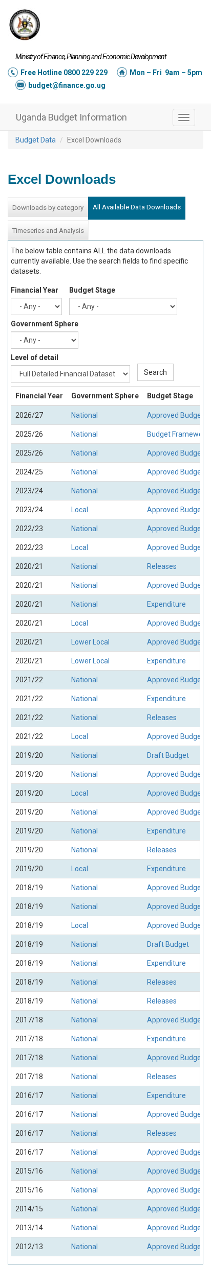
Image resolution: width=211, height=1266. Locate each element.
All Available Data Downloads (137, 207)
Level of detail (34, 357)
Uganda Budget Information (71, 117)
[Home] (24, 24)
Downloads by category (47, 207)
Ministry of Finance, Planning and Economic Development (90, 57)
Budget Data (35, 140)
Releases (162, 566)
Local (79, 510)
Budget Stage (92, 290)
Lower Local (90, 642)
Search (155, 372)
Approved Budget (175, 415)
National (84, 415)
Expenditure (166, 604)
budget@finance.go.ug (67, 85)
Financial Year (34, 290)
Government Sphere (44, 324)
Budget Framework (178, 434)
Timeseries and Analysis (48, 230)
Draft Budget (168, 755)
